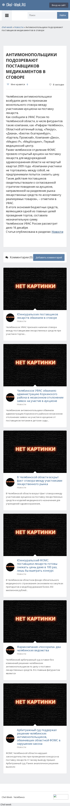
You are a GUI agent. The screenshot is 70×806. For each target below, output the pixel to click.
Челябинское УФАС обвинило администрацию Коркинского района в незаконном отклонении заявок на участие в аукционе (40, 396)
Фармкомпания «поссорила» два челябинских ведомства (39, 648)
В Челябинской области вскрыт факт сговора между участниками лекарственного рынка (39, 480)
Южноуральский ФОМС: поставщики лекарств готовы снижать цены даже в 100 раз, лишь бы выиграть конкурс (37, 565)
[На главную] (14, 5)
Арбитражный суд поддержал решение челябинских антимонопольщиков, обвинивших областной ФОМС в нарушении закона (38, 736)
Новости (57, 232)
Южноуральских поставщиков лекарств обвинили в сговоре (37, 316)
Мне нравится (19, 84)
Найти (63, 15)
